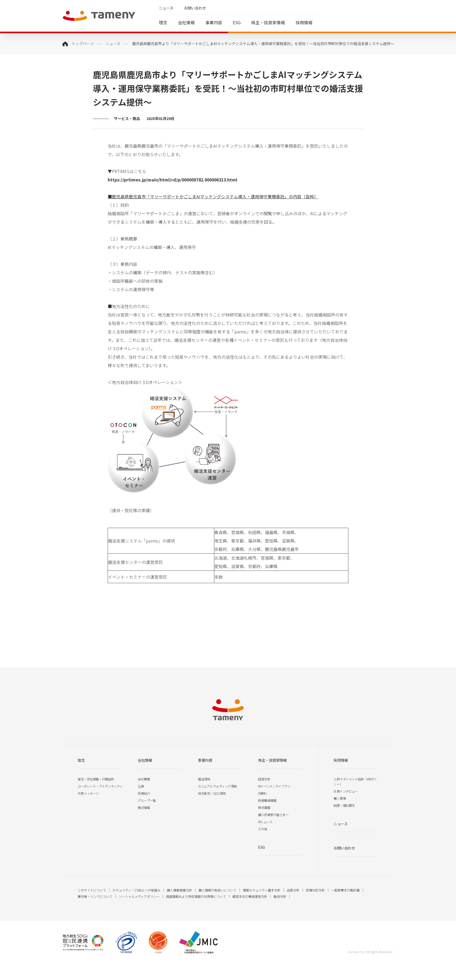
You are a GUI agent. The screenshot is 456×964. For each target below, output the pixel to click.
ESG (237, 22)
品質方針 (293, 890)
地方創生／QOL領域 (212, 793)
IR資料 (262, 793)
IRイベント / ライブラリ (274, 786)
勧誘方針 (280, 896)
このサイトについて (92, 890)
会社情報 (186, 22)
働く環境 (340, 798)
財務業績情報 (267, 800)
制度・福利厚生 (344, 805)
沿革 (141, 786)
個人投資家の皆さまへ (273, 814)
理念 (163, 22)
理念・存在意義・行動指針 (96, 779)
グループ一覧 (147, 800)
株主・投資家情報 (268, 22)
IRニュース (265, 821)
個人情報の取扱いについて (217, 890)
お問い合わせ (195, 8)
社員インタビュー (346, 791)
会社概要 (144, 779)
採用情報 (304, 22)
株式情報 (264, 807)
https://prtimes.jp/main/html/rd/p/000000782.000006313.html (172, 179)
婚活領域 (204, 779)
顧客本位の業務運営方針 (249, 896)
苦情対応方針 (315, 890)
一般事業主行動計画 (345, 890)
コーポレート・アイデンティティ (100, 786)
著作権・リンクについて (95, 896)
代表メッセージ (88, 793)
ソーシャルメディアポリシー (139, 896)
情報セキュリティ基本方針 (262, 890)
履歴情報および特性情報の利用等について (196, 896)
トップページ (83, 43)
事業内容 (213, 22)
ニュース (166, 8)
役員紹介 (144, 793)
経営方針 (264, 779)
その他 (262, 829)
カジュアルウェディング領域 (217, 786)
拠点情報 (144, 807)
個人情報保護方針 (179, 890)
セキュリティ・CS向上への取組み (136, 890)
